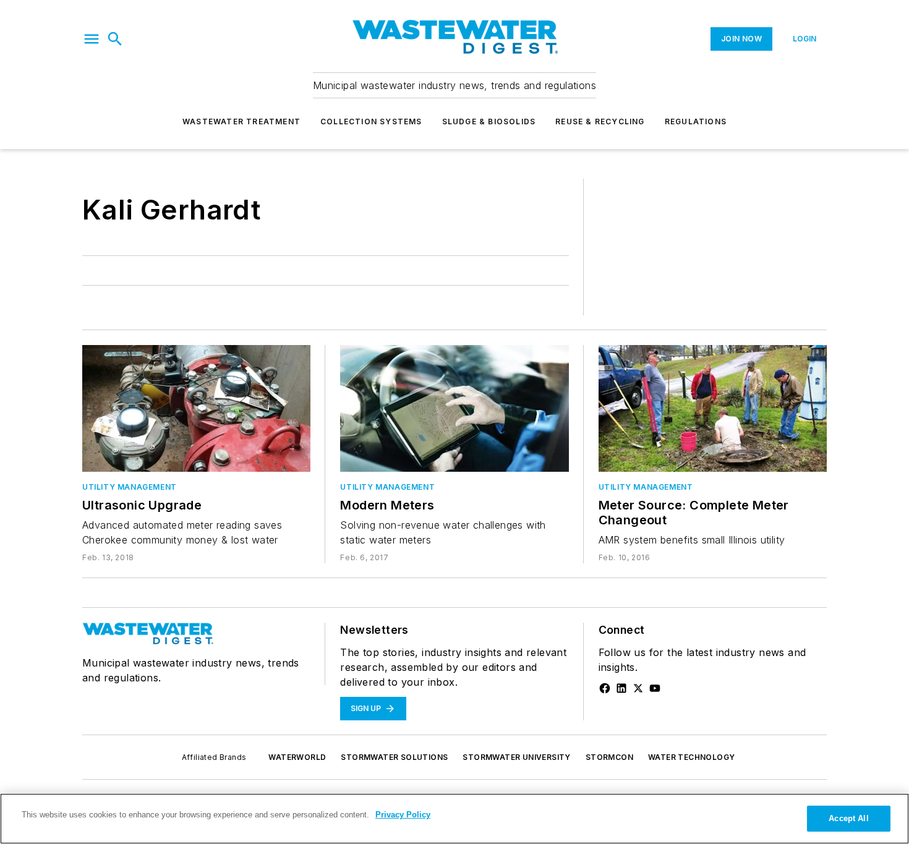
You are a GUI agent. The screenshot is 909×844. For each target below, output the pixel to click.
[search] (115, 39)
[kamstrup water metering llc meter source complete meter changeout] (713, 408)
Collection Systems (371, 121)
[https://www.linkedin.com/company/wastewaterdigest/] (621, 688)
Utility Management (129, 487)
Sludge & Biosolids (489, 121)
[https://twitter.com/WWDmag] (638, 688)
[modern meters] (454, 408)
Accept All (848, 818)
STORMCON (609, 757)
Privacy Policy (402, 814)
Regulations (696, 121)
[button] (91, 39)
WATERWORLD (297, 757)
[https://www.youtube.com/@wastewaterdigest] (655, 688)
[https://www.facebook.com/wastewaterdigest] (605, 688)
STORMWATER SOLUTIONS (394, 757)
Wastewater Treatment (241, 121)
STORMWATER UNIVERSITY (516, 757)
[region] (454, 818)
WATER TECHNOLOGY (691, 757)
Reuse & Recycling (599, 121)
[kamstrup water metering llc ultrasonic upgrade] (196, 408)
